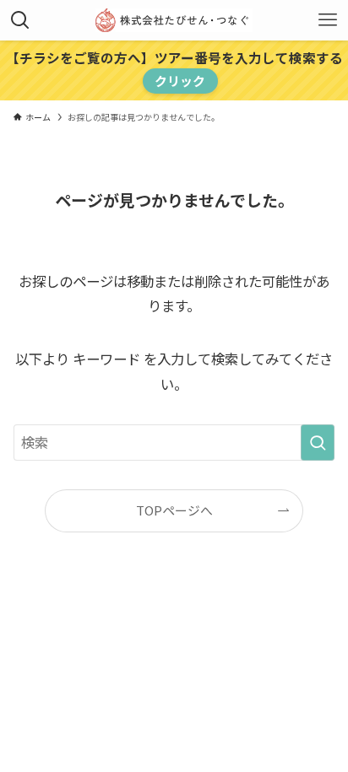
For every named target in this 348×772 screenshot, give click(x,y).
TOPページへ (174, 510)
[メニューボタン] (327, 20)
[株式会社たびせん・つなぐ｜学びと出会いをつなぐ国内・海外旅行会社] (174, 20)
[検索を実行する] (317, 442)
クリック (180, 80)
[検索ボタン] (20, 20)
